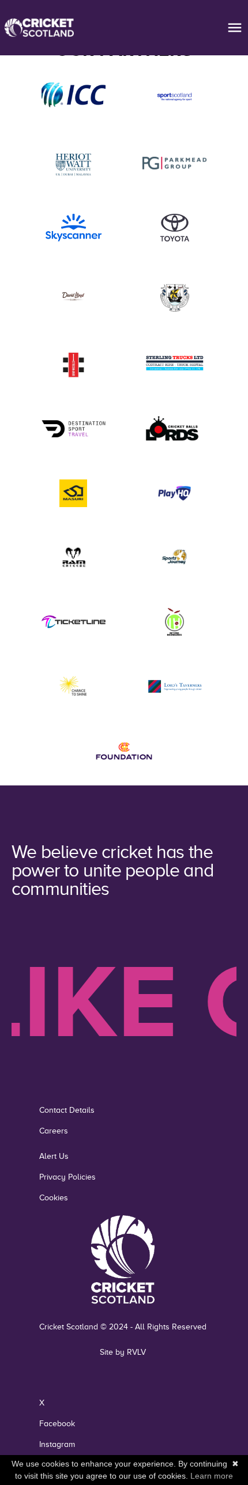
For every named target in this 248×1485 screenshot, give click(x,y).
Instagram (57, 1444)
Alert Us (54, 1156)
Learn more (211, 1475)
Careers (53, 1131)
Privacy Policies (67, 1177)
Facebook (57, 1423)
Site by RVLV (123, 1352)
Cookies (53, 1197)
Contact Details (67, 1110)
